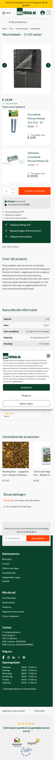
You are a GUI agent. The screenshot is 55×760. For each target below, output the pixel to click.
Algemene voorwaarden (13, 611)
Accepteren (26, 387)
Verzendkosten (9, 573)
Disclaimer (39, 710)
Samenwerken (8, 602)
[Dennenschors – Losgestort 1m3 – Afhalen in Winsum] (15, 455)
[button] (48, 355)
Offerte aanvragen (10, 568)
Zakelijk (5, 581)
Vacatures (6, 607)
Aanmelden (37, 538)
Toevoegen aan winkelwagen (34, 191)
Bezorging (6, 559)
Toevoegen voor (36, 136)
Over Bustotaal (9, 598)
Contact (6, 563)
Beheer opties (26, 403)
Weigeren (26, 395)
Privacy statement (10, 616)
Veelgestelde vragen (11, 577)
